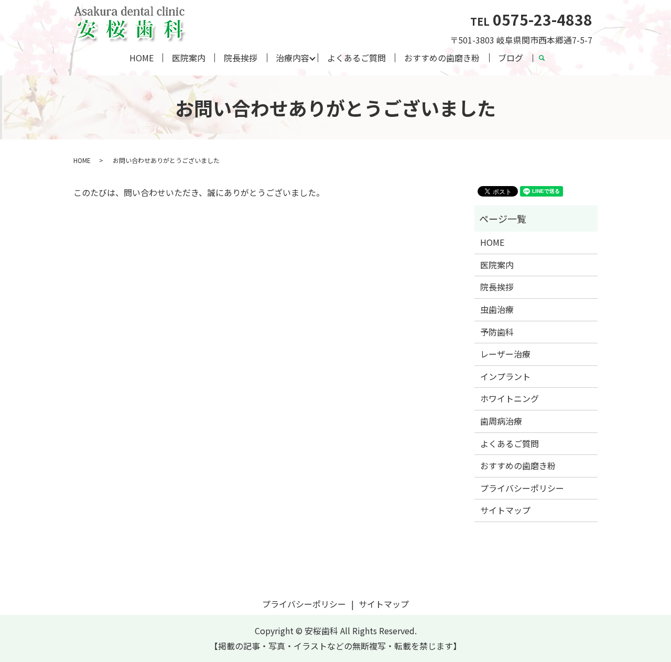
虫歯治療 (497, 309)
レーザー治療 (505, 354)
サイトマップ (505, 510)
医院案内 (188, 57)
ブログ (510, 57)
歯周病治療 (501, 421)
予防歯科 (497, 331)
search (546, 59)
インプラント (505, 376)
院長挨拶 (240, 57)
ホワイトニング (509, 398)
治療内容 (292, 57)
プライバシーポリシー (522, 488)
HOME (141, 57)
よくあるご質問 (356, 57)
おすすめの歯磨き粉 (442, 57)
